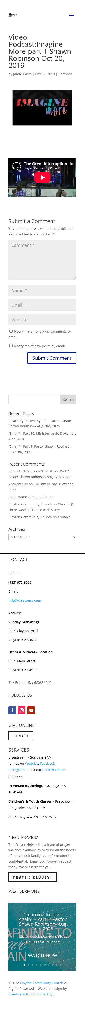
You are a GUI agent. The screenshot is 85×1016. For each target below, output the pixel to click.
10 (60, 965)
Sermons (65, 74)
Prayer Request (33, 877)
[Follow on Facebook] (12, 710)
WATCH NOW (42, 955)
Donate (21, 735)
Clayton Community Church (41, 983)
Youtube (31, 763)
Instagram (16, 770)
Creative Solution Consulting (30, 994)
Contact (48, 497)
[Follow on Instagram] (22, 710)
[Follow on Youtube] (31, 710)
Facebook (47, 763)
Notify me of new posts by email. (40, 346)
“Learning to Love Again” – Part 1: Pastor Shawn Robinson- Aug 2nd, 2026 (43, 921)
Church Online (54, 770)
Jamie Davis (22, 74)
